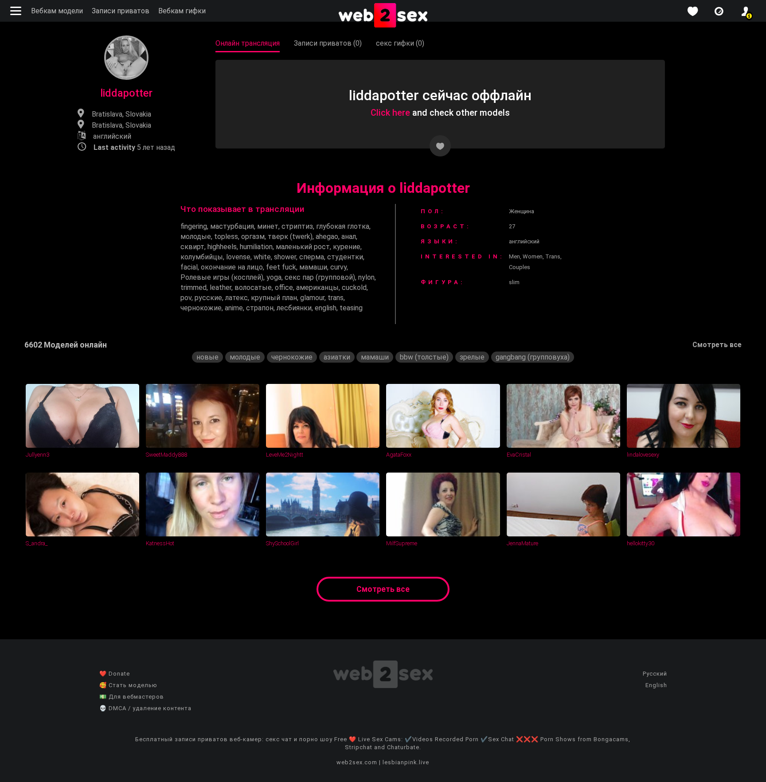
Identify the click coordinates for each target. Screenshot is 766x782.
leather (220, 287)
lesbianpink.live (406, 762)
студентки (345, 257)
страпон (260, 308)
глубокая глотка (342, 226)
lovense (238, 257)
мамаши (313, 267)
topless (226, 236)
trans (336, 297)
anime (234, 308)
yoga (273, 277)
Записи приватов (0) (328, 43)
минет (267, 226)
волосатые (253, 287)
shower (285, 257)
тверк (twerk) (290, 236)
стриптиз (297, 226)
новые (207, 357)
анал (348, 236)
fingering (193, 226)
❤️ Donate (114, 673)
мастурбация (232, 226)
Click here (390, 112)
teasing (351, 308)
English (656, 685)
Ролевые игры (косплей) (221, 277)
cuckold (354, 287)
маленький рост (303, 246)
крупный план (274, 297)
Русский (655, 673)
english (325, 308)
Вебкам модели (57, 11)
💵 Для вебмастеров (131, 696)
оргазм (253, 236)
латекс (236, 297)
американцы (317, 287)
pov (186, 297)
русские (208, 297)
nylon (366, 277)
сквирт (192, 246)
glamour (312, 297)
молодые (195, 236)
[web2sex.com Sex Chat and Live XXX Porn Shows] (383, 16)
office (284, 287)
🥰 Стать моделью (128, 685)
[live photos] (719, 11)
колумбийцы (201, 257)
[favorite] (692, 11)
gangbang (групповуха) (533, 357)
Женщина (521, 211)
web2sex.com (356, 762)
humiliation (256, 246)
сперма (311, 257)
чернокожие (201, 308)
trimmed (193, 287)
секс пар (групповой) (320, 277)
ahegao (327, 236)
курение (346, 246)
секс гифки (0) (400, 43)
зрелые (472, 357)
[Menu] (17, 10)
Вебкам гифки (182, 11)
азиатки (337, 357)
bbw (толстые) (424, 357)
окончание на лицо (232, 267)
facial (189, 267)
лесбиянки (294, 308)
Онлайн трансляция (247, 43)
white (262, 257)
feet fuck (281, 267)
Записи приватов (120, 11)
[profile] (745, 11)
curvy (338, 267)
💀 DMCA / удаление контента (145, 708)
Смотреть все (717, 344)
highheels (222, 246)
